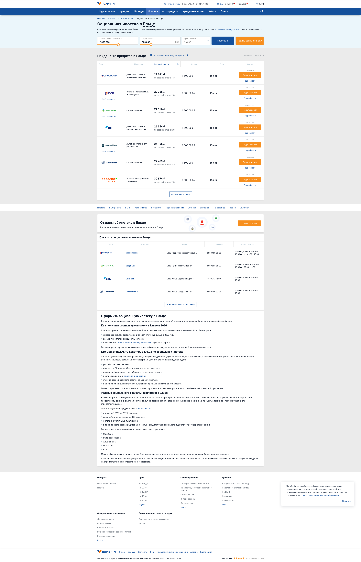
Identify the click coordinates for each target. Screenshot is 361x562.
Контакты (142, 551)
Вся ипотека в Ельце (180, 194)
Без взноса (156, 207)
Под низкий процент (106, 483)
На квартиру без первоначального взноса (196, 489)
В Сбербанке (115, 207)
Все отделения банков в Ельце (180, 304)
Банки (224, 11)
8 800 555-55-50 (214, 265)
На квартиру (219, 207)
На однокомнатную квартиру (235, 483)
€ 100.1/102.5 (202, 4)
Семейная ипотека (105, 527)
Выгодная (204, 207)
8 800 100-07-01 (214, 291)
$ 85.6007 (229, 4)
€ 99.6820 (241, 4)
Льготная (244, 207)
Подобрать (223, 40)
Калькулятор (141, 207)
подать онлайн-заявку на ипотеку (134, 342)
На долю (226, 491)
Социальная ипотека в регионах (154, 519)
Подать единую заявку (249, 40)
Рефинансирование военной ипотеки (114, 531)
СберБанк (130, 266)
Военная (192, 207)
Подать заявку (250, 75)
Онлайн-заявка (187, 499)
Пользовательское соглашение (172, 551)
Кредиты (124, 11)
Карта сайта (206, 551)
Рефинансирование (175, 207)
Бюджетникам (104, 523)
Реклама (131, 551)
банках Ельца (144, 408)
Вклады (139, 11)
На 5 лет (143, 487)
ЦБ (221, 4)
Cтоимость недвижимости (111, 38)
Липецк (142, 523)
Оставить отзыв (249, 223)
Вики (151, 551)
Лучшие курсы (173, 4)
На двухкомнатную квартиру (235, 487)
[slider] (118, 44)
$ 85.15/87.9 (188, 4)
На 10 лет (143, 491)
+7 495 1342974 (214, 278)
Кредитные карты (193, 11)
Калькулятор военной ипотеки (194, 483)
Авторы (194, 551)
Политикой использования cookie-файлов (320, 495)
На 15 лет (143, 496)
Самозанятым (187, 494)
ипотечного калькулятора (227, 29)
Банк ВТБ (130, 279)
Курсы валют (107, 11)
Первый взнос (148, 38)
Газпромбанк (132, 291)
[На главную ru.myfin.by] (106, 551)
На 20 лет (143, 500)
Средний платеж (161, 64)
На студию (227, 496)
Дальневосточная (105, 519)
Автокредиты (170, 11)
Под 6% (232, 207)
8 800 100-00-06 (214, 253)
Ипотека (153, 11)
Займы (212, 11)
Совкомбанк (131, 253)
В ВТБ (128, 207)
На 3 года (143, 483)
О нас (122, 551)
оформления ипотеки (134, 375)
